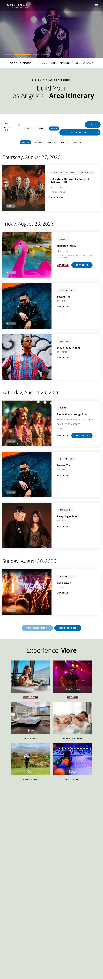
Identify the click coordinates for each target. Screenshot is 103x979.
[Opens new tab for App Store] (63, 879)
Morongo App (51, 886)
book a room (30, 738)
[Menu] (96, 5)
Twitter (24, 841)
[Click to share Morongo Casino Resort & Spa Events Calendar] (19, 125)
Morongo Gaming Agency (72, 854)
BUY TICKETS (82, 265)
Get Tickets (72, 697)
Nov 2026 (64, 142)
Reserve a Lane (72, 779)
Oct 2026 (51, 142)
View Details (57, 197)
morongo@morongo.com (23, 835)
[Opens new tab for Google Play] (39, 879)
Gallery (26, 860)
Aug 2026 (25, 142)
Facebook (11, 841)
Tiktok (17, 841)
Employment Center (41, 854)
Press (94, 854)
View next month (68, 628)
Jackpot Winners (15, 854)
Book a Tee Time (30, 779)
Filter (93, 124)
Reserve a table (30, 697)
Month (54, 128)
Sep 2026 (38, 142)
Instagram (4, 841)
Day (28, 128)
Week (41, 128)
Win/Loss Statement (46, 860)
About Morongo (71, 860)
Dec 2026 (77, 142)
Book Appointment (72, 738)
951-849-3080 (18, 828)
